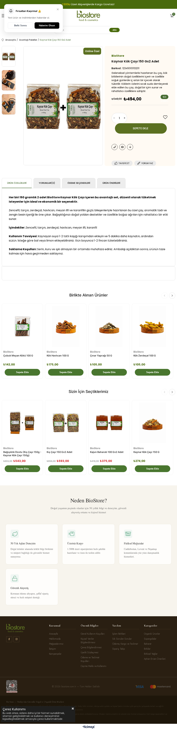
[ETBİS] (11, 686)
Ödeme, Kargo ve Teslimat (125, 643)
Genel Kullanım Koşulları (93, 633)
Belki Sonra (20, 25)
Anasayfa (53, 633)
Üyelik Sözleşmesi (89, 652)
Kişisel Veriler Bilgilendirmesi (88, 640)
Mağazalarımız (56, 643)
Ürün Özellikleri (16, 183)
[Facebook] (9, 639)
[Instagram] (16, 639)
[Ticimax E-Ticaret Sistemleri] (88, 727)
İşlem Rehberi (119, 633)
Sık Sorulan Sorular (122, 638)
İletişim (52, 648)
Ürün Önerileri (111, 183)
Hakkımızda (54, 638)
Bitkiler (147, 648)
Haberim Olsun (47, 25)
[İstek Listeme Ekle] (122, 147)
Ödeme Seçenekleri (78, 183)
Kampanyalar (55, 653)
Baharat (147, 643)
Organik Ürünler (152, 633)
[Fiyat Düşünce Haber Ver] (130, 147)
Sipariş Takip (118, 648)
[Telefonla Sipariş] (114, 147)
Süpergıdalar (150, 638)
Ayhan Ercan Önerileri (155, 659)
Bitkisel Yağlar (151, 653)
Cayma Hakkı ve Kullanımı (93, 666)
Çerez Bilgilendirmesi (91, 647)
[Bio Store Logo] (88, 16)
